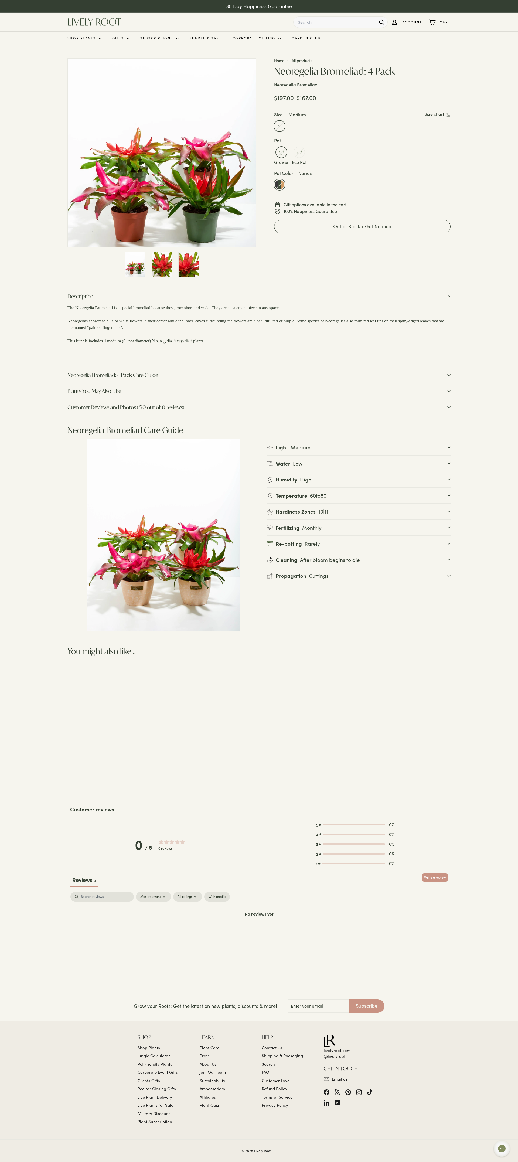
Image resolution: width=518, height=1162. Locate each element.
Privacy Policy (275, 1105)
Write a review (435, 877)
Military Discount (154, 1113)
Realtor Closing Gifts (157, 1088)
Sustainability (212, 1080)
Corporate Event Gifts (158, 1072)
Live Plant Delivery (155, 1097)
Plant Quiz (209, 1105)
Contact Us (272, 1047)
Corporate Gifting (255, 38)
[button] (362, 227)
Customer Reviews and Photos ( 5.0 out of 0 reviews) (125, 407)
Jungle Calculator (154, 1055)
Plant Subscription (155, 1121)
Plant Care (209, 1047)
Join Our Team (213, 1072)
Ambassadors (212, 1088)
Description (80, 296)
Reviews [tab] (84, 879)
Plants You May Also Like (94, 391)
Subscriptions (157, 38)
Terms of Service (277, 1097)
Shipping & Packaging (282, 1055)
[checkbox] (217, 897)
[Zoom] (162, 153)
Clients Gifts (149, 1080)
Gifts (118, 38)
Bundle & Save (205, 38)
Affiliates (208, 1097)
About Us (208, 1064)
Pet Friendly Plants (155, 1064)
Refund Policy (274, 1088)
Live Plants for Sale (155, 1105)
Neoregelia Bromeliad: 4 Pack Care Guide (112, 375)
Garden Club (306, 38)
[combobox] (340, 22)
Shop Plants (82, 38)
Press (205, 1055)
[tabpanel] (259, 932)
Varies (279, 184)
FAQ (265, 1072)
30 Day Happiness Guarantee (259, 6)
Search (268, 1064)
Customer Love (275, 1080)
